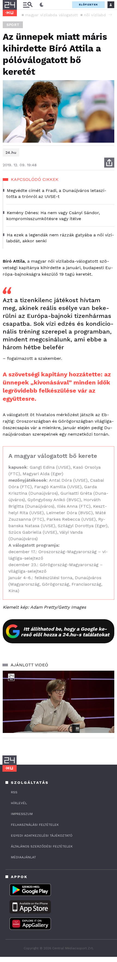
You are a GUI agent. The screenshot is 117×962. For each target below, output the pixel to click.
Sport (13, 25)
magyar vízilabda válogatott (51, 15)
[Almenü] (27, 4)
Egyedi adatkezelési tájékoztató (41, 835)
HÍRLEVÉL (19, 803)
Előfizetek (88, 4)
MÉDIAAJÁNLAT (23, 857)
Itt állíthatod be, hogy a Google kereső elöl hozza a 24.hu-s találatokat (65, 631)
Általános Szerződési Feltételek (42, 846)
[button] (110, 14)
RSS (14, 792)
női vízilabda (96, 15)
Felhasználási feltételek (35, 825)
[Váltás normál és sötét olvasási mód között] (41, 5)
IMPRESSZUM (22, 814)
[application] (58, 702)
